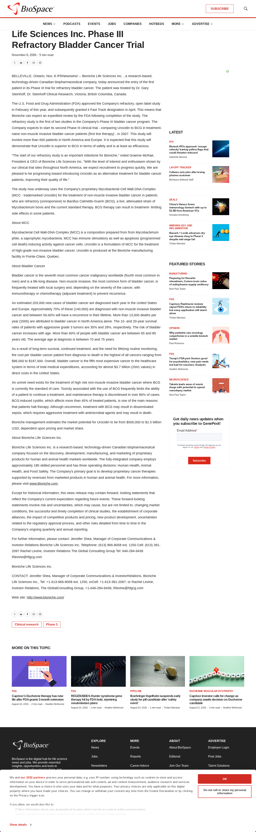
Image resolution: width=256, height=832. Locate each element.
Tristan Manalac (177, 243)
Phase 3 (52, 624)
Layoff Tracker (180, 167)
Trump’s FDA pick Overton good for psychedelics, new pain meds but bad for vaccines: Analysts (189, 361)
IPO (171, 141)
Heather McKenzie (178, 369)
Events (94, 23)
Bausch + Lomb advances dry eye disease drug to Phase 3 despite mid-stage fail (187, 236)
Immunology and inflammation (180, 227)
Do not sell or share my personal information (225, 791)
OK (225, 779)
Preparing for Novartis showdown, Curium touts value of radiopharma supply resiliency (188, 281)
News (47, 23)
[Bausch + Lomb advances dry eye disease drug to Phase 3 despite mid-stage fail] (220, 232)
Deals (173, 199)
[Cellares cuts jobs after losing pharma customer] (220, 174)
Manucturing (178, 273)
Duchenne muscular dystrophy (211, 691)
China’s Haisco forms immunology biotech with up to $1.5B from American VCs (188, 207)
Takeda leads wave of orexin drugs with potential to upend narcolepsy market (187, 387)
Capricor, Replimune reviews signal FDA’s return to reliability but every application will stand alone (188, 308)
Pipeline (136, 691)
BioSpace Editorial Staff (181, 179)
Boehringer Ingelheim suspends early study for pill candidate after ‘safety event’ (155, 699)
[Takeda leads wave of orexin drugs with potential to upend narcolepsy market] (220, 386)
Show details (18, 824)
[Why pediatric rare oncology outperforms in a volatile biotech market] (220, 335)
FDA (171, 299)
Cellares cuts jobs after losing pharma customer (187, 174)
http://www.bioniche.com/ (45, 597)
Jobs (112, 23)
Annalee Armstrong (179, 215)
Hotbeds (156, 23)
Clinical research (27, 624)
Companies (133, 23)
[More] (54, 23)
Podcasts (71, 23)
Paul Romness (176, 343)
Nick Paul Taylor (177, 289)
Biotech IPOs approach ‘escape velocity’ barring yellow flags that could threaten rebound (189, 149)
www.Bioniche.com (43, 483)
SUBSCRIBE (220, 8)
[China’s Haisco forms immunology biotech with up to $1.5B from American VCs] (220, 206)
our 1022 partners (33, 777)
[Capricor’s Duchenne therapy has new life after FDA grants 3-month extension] (39, 671)
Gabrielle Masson (178, 157)
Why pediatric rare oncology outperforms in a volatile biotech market (188, 336)
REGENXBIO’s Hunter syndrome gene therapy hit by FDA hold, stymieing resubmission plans (96, 699)
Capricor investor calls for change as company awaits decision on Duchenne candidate (215, 699)
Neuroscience (179, 379)
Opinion (174, 328)
